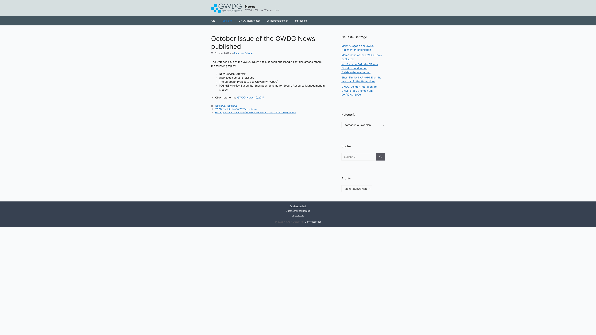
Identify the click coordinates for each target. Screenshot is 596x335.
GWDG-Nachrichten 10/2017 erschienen (236, 109)
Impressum (301, 20)
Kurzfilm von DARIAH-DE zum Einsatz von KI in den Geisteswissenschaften (359, 68)
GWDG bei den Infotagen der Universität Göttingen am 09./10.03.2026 (359, 90)
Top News (227, 20)
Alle (213, 20)
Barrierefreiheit (298, 206)
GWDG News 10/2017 (250, 97)
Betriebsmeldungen (277, 20)
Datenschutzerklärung (298, 210)
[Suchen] (380, 157)
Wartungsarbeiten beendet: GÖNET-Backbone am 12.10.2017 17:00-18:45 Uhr (255, 112)
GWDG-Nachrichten (249, 20)
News (250, 6)
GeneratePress (313, 221)
